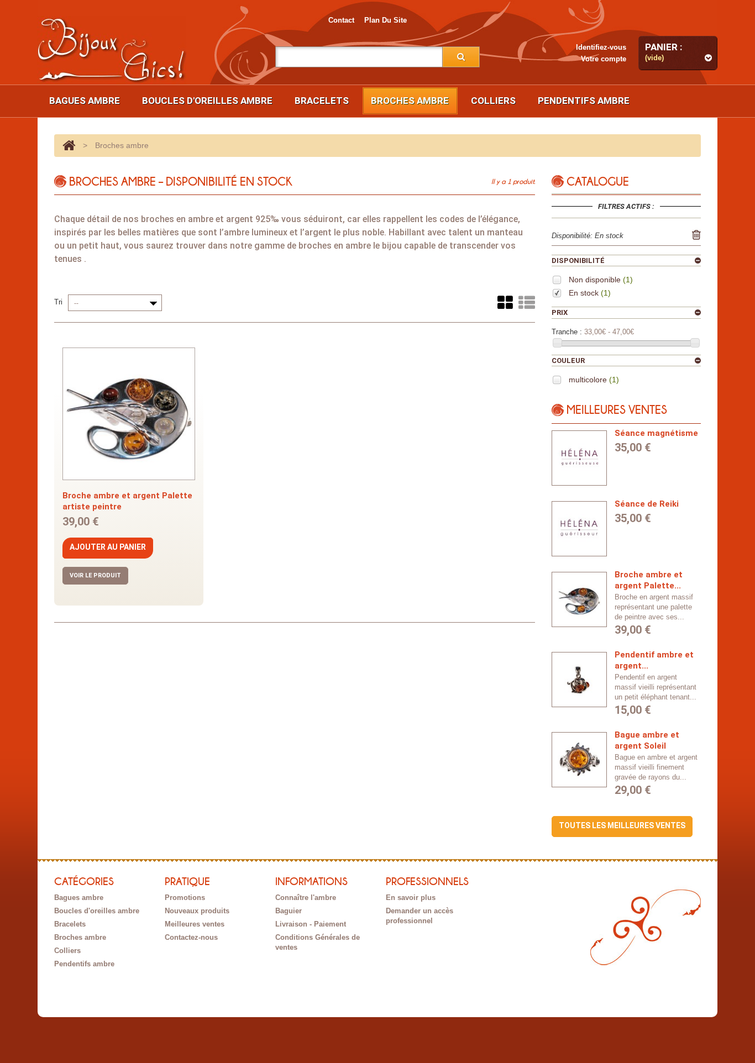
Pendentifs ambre (584, 100)
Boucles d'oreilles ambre (207, 100)
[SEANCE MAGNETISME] (579, 458)
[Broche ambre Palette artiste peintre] (579, 599)
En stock (590, 292)
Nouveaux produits (197, 911)
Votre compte (603, 59)
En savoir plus (411, 897)
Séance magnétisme (656, 433)
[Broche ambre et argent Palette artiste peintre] (128, 414)
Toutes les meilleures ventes (622, 825)
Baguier (288, 911)
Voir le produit (95, 575)
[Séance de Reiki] (579, 528)
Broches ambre (410, 100)
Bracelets (322, 100)
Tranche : (567, 332)
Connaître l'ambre (305, 897)
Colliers (493, 100)
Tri (58, 302)
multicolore (594, 379)
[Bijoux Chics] (111, 50)
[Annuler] (696, 234)
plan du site (385, 20)
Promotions (185, 897)
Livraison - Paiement (310, 924)
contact (341, 20)
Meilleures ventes (194, 924)
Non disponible (601, 279)
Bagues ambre (84, 100)
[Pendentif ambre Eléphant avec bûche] (579, 679)
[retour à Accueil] (68, 145)
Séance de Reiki (647, 504)
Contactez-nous (191, 937)
